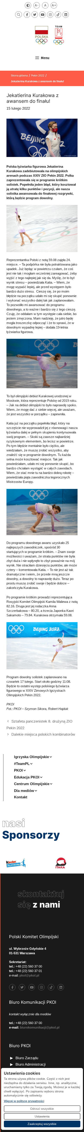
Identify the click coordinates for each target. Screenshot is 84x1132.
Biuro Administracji (31, 1064)
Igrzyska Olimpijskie (31, 757)
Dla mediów (24, 791)
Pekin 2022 (37, 75)
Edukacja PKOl (26, 777)
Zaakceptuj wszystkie (42, 1124)
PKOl (18, 770)
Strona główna (19, 75)
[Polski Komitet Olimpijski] (49, 35)
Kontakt (20, 797)
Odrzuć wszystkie (42, 1108)
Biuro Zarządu (27, 1058)
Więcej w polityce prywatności (24, 1101)
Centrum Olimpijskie (31, 784)
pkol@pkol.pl (29, 975)
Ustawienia (42, 1116)
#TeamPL (22, 764)
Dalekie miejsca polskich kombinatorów (43, 734)
